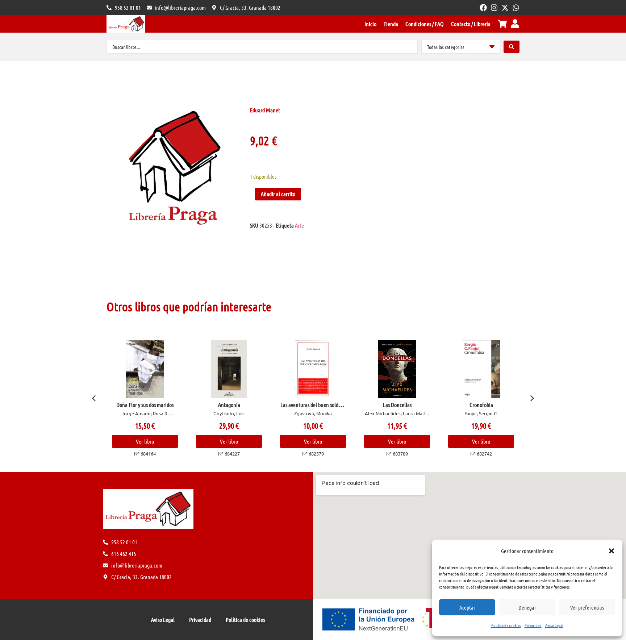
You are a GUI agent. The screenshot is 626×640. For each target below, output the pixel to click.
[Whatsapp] (515, 7)
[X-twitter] (505, 7)
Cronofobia (481, 404)
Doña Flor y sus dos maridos (145, 404)
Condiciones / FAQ (424, 23)
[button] (611, 550)
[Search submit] (511, 47)
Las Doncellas (397, 404)
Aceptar (467, 607)
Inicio (370, 23)
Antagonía (229, 404)
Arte (299, 225)
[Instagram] (494, 7)
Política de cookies (506, 625)
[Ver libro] (145, 369)
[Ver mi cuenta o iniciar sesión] (514, 23)
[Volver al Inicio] (126, 24)
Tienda (391, 23)
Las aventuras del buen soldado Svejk (313, 407)
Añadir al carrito (278, 193)
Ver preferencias (587, 607)
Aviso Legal (554, 625)
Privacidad (533, 625)
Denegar (527, 607)
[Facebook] (483, 7)
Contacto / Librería (471, 23)
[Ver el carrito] (502, 23)
